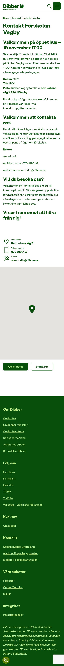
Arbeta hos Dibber (14, 444)
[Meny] (57, 6)
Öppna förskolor (13, 587)
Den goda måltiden (14, 437)
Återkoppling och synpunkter (20, 553)
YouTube (8, 498)
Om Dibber (9, 418)
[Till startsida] (13, 6)
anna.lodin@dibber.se (24, 260)
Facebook (9, 472)
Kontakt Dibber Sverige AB (19, 546)
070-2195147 (19, 252)
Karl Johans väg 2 (22, 243)
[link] (51, 6)
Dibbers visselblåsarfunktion (20, 559)
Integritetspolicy (13, 614)
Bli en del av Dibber (14, 451)
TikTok (7, 491)
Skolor (7, 593)
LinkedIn (8, 485)
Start (6, 17)
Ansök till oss (15, 366)
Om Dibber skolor (13, 431)
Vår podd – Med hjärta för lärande (23, 504)
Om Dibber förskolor (15, 424)
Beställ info (42, 366)
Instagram (9, 478)
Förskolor (8, 580)
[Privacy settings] (5, 660)
